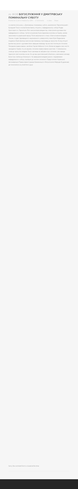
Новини (24, 20)
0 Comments (39, 20)
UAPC (31, 20)
